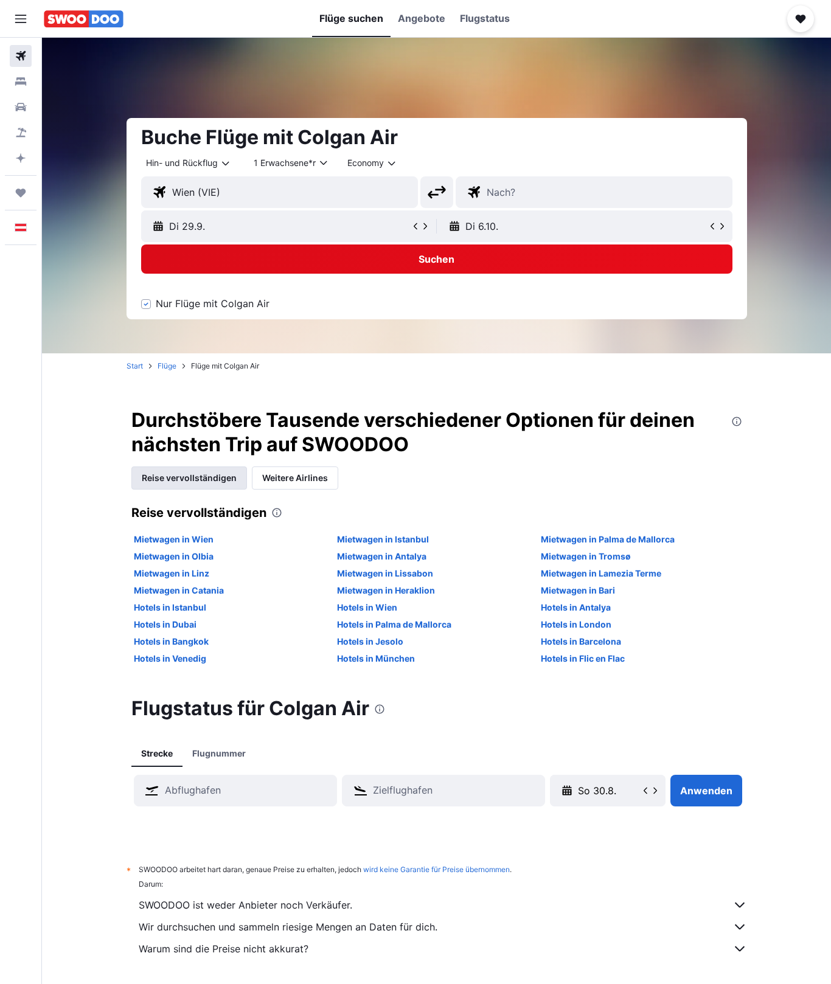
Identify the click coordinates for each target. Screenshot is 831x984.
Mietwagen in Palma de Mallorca (608, 539)
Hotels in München (376, 658)
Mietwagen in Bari (578, 590)
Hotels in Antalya (576, 607)
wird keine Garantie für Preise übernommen (436, 869)
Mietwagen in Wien (174, 539)
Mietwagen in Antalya (381, 556)
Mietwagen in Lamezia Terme (601, 573)
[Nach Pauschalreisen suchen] (21, 132)
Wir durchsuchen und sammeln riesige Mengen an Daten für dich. (288, 927)
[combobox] (188, 163)
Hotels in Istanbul (170, 607)
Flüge (167, 365)
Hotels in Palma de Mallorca (394, 624)
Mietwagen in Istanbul (383, 539)
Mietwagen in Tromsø (586, 556)
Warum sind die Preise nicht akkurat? (223, 949)
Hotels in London (576, 624)
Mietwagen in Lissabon (385, 573)
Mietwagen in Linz (171, 573)
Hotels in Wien (367, 607)
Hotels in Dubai (165, 624)
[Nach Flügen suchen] (21, 56)
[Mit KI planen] (21, 158)
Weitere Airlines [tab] (295, 478)
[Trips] (21, 193)
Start (135, 365)
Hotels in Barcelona (581, 641)
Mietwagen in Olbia (174, 556)
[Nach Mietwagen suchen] (21, 107)
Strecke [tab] (157, 753)
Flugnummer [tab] (219, 753)
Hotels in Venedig (170, 658)
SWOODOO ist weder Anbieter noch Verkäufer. (245, 905)
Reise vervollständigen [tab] (189, 478)
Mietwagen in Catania (179, 590)
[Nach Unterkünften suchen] (21, 81)
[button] (20, 18)
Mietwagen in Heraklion (386, 590)
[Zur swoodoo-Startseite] (83, 18)
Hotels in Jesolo (370, 641)
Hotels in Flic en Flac (583, 658)
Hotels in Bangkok (171, 641)
